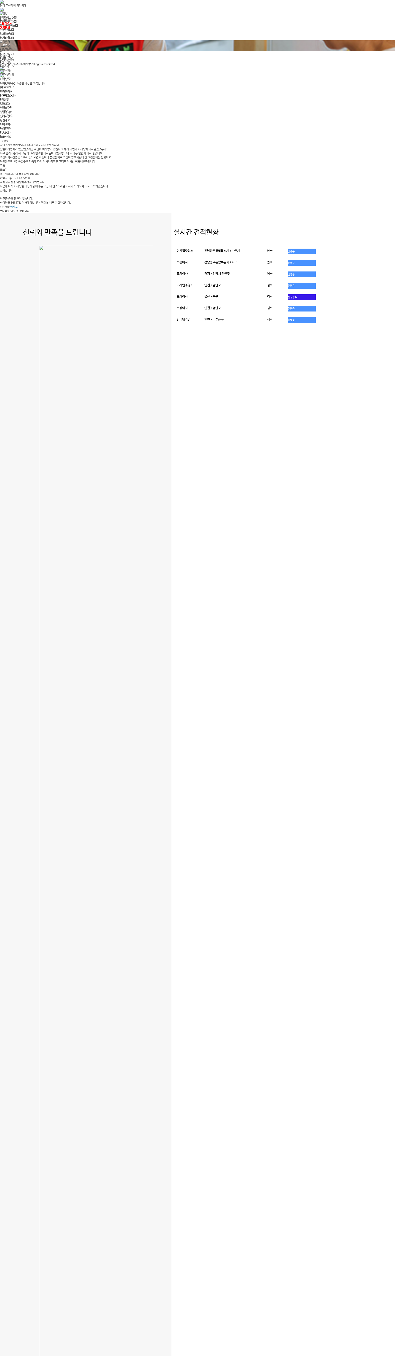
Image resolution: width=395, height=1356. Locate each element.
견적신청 (6, 62)
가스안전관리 (8, 95)
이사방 (5, 99)
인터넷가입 (7, 74)
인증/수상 (7, 111)
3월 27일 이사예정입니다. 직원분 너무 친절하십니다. (41, 202)
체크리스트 (7, 83)
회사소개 (5, 37)
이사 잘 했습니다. (20, 211)
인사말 (5, 103)
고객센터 (5, 41)
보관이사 (6, 50)
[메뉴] (197, 72)
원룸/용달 (7, 58)
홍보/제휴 (7, 116)
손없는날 (6, 91)
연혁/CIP (6, 107)
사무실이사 (7, 54)
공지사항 (6, 136)
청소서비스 (7, 66)
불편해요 (6, 128)
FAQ (4, 120)
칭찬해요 (6, 124)
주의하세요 (7, 87)
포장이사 (6, 46)
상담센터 (6, 132)
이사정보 (5, 33)
